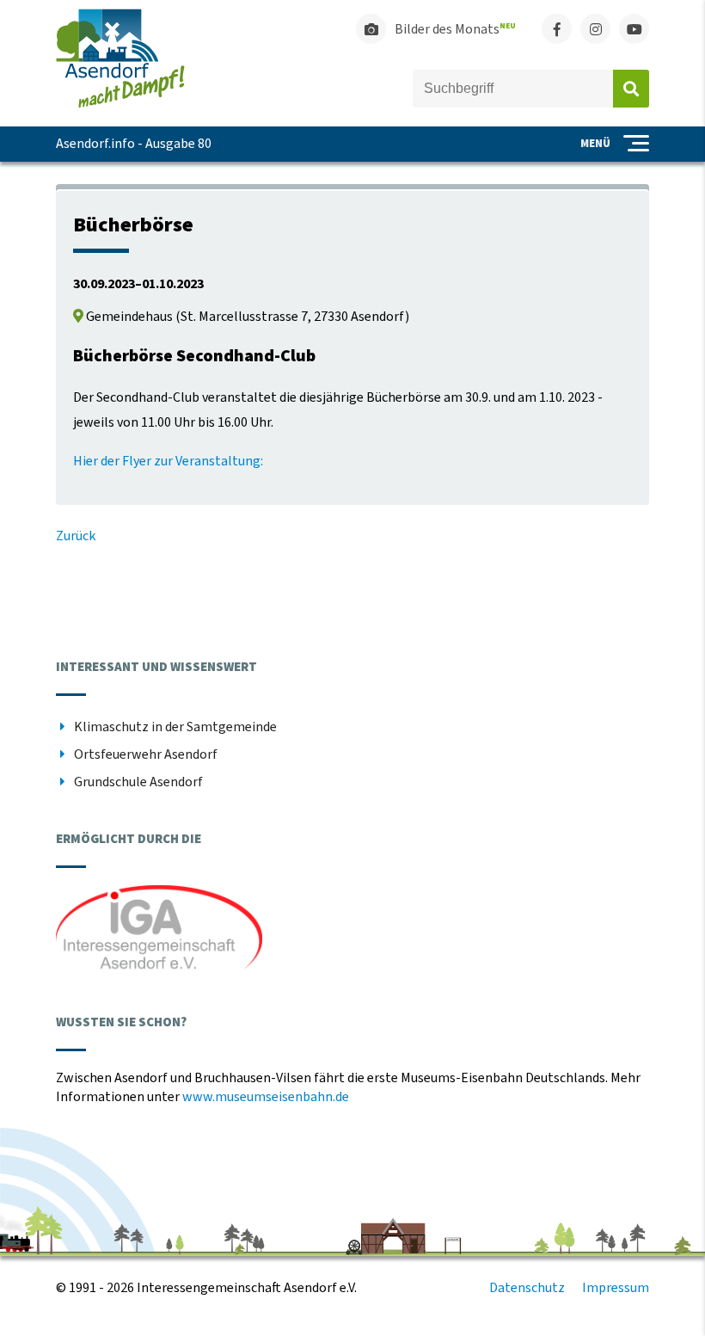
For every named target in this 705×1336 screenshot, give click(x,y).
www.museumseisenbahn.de (265, 1096)
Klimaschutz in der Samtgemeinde (175, 726)
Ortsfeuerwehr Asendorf (146, 754)
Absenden (631, 89)
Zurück (75, 535)
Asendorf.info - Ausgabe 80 (134, 143)
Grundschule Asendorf (138, 782)
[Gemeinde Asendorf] (120, 104)
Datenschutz (527, 1287)
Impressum (615, 1287)
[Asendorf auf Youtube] (634, 29)
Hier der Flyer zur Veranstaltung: (168, 461)
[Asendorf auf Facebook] (557, 29)
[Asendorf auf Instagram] (595, 29)
